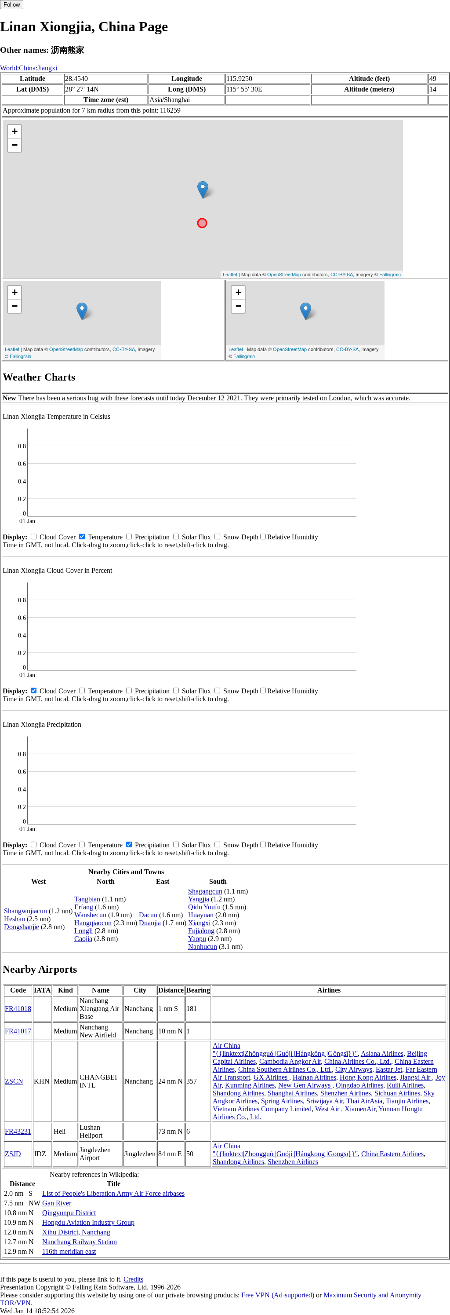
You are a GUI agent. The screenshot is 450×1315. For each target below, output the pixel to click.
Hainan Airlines (314, 1077)
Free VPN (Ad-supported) (277, 1295)
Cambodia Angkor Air (290, 1061)
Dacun (148, 915)
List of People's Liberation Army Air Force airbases (113, 1193)
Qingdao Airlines (359, 1085)
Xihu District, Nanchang (76, 1232)
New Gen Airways (305, 1085)
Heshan (14, 919)
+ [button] (15, 131)
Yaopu (197, 938)
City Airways (353, 1069)
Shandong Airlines (238, 1093)
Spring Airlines (282, 1101)
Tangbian (87, 899)
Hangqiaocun (93, 923)
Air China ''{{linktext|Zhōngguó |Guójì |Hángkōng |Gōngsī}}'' (285, 1049)
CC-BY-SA (341, 274)
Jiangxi (47, 68)
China (27, 68)
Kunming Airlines (250, 1085)
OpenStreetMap (284, 274)
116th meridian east (69, 1251)
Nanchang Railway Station (79, 1241)
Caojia (83, 938)
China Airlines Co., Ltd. (357, 1061)
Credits (133, 1279)
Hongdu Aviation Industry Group (88, 1222)
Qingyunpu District (69, 1212)
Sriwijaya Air (324, 1101)
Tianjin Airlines (407, 1101)
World (8, 68)
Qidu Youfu (204, 907)
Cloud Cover (58, 537)
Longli (83, 930)
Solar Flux (196, 537)
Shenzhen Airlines (345, 1093)
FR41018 (18, 1008)
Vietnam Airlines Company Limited (262, 1109)
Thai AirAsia (364, 1101)
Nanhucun (202, 946)
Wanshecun (90, 915)
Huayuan (201, 915)
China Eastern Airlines (392, 1153)
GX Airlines (271, 1077)
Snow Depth (240, 537)
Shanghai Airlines (292, 1093)
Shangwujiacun (25, 911)
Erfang (83, 907)
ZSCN (14, 1081)
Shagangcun (205, 891)
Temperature (105, 537)
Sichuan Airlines (397, 1093)
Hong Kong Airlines (368, 1077)
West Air (328, 1109)
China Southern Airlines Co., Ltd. (285, 1069)
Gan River (56, 1203)
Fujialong (201, 930)
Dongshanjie (21, 926)
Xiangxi (199, 923)
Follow (12, 4)
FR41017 (18, 1031)
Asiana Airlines (382, 1053)
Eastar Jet (389, 1069)
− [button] (15, 144)
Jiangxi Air (416, 1077)
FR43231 (18, 1131)
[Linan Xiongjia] (202, 190)
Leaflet (230, 274)
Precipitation (152, 537)
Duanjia (150, 923)
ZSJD (13, 1153)
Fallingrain (390, 274)
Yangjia (198, 899)
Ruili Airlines (405, 1085)
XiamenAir (360, 1109)
